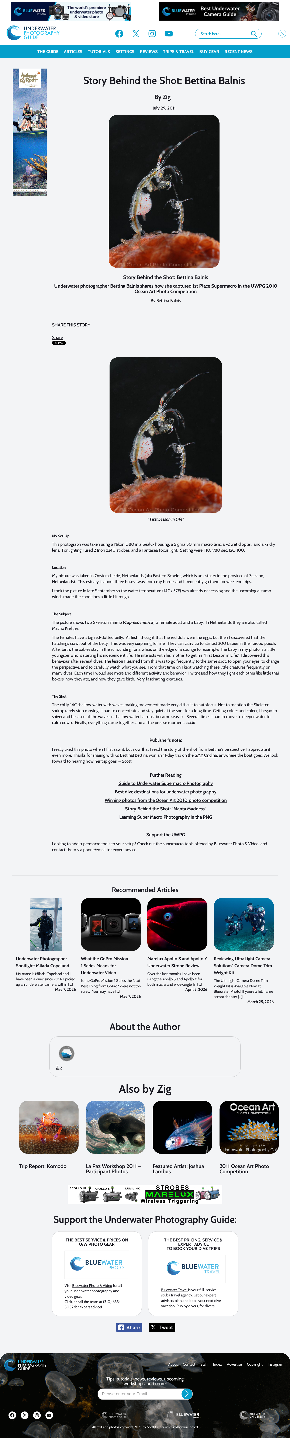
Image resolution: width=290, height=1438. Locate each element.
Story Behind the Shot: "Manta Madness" (165, 809)
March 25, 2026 (260, 1001)
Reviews (149, 51)
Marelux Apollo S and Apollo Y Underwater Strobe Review (177, 962)
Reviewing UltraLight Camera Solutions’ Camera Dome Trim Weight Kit (243, 965)
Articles (73, 51)
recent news (239, 51)
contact (189, 1364)
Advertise (234, 1364)
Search (254, 34)
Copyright (255, 1364)
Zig (167, 97)
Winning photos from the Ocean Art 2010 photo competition (166, 800)
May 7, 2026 (65, 989)
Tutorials (99, 51)
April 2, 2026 (196, 989)
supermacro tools (95, 843)
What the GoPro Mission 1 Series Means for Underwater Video (104, 965)
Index (217, 1364)
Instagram (275, 1364)
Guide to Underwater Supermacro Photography (165, 783)
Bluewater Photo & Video (236, 843)
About (173, 1364)
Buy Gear (209, 51)
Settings (124, 51)
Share (57, 337)
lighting (75, 550)
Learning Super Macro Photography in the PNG (165, 817)
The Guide (47, 51)
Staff (204, 1364)
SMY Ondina (206, 755)
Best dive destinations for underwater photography (165, 792)
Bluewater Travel (174, 1290)
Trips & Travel (178, 51)
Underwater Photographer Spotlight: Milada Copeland (42, 962)
